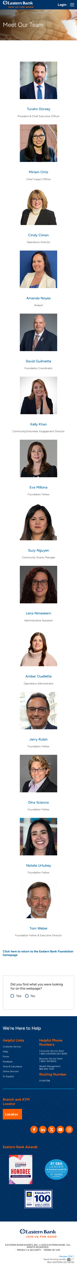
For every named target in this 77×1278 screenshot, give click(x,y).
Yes (17, 996)
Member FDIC (66, 1256)
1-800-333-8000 (47, 1061)
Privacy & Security (29, 1250)
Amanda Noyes (38, 298)
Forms (6, 1056)
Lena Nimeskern (38, 613)
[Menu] (70, 4)
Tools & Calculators (12, 1066)
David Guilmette (38, 361)
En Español (8, 1076)
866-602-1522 (46, 1069)
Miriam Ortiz (38, 172)
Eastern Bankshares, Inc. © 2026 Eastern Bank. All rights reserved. (38, 1246)
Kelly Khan (38, 424)
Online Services (11, 1071)
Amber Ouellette (38, 676)
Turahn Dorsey (38, 109)
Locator (11, 1114)
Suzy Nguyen (38, 550)
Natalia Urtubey (38, 865)
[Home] (18, 4)
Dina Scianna (38, 802)
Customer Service (12, 1046)
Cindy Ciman (38, 235)
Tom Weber (39, 928)
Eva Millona (38, 487)
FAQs (5, 1051)
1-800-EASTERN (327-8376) (53, 1053)
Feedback (8, 1061)
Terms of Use (52, 1250)
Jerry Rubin (38, 739)
